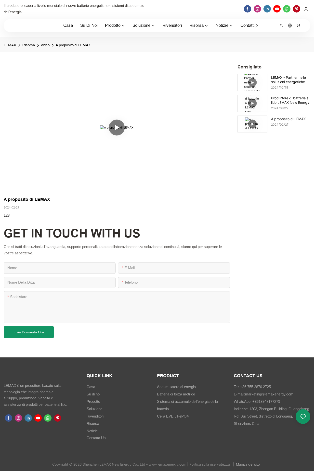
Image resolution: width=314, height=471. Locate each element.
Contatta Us (96, 438)
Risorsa (28, 45)
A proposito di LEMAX (73, 45)
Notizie (92, 431)
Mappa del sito (248, 464)
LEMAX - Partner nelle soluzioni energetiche (288, 79)
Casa (91, 387)
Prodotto (93, 401)
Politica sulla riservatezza (210, 464)
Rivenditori (95, 416)
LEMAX (10, 45)
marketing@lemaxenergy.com (269, 394)
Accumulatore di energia (176, 387)
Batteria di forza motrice (176, 394)
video (45, 45)
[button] (256, 25)
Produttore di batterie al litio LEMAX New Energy (290, 100)
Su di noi (93, 394)
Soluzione (94, 409)
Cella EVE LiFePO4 (173, 416)
